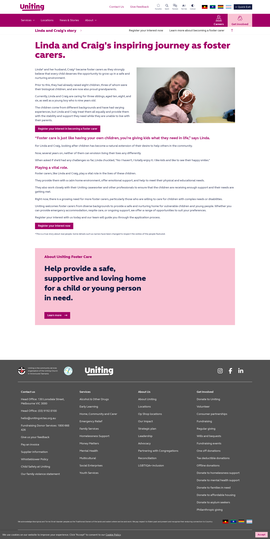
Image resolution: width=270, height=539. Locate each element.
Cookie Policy (113, 534)
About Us (144, 392)
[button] (186, 95)
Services (85, 392)
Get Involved (205, 392)
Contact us (28, 392)
